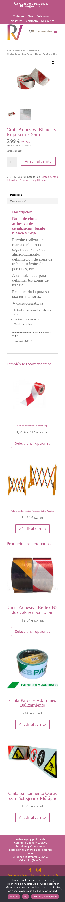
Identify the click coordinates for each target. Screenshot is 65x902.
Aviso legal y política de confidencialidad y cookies (30, 841)
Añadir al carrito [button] (32, 528)
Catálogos (42, 16)
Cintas (17, 54)
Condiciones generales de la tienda (30, 849)
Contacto (32, 21)
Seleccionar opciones (32, 443)
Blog (30, 16)
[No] (60, 889)
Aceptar (14, 896)
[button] (53, 63)
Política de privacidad (45, 896)
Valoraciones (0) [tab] (18, 201)
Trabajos (18, 16)
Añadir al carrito (38, 161)
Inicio (8, 50)
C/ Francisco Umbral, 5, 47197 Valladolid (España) (30, 858)
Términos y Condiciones (30, 846)
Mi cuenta (47, 21)
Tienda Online (19, 50)
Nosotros (16, 21)
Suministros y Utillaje (33, 180)
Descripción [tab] (16, 194)
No (25, 896)
